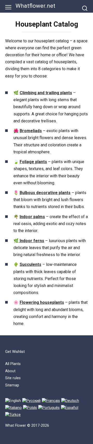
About (10, 371)
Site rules (13, 378)
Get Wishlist (15, 352)
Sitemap (12, 385)
